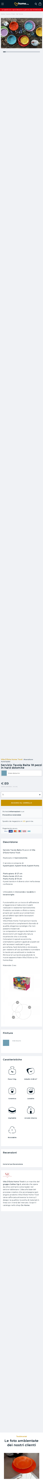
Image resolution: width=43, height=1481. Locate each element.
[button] (2, 4)
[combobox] (21, 773)
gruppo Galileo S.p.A (12, 1184)
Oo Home (25, 1205)
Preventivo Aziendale (12, 815)
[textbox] (21, 773)
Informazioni (14, 811)
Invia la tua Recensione (13, 1164)
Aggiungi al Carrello (21, 803)
